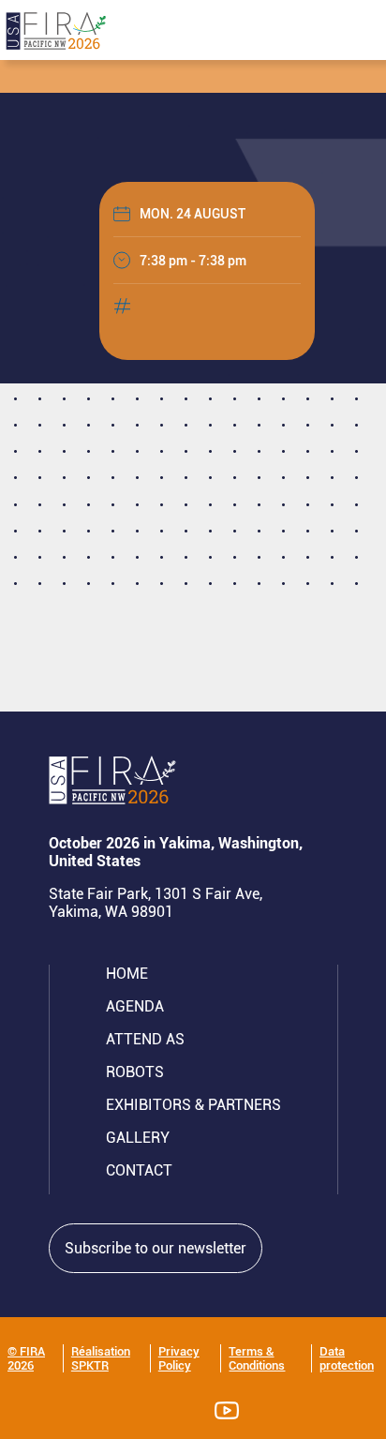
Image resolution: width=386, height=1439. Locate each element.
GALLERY (138, 1138)
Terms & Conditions (257, 1358)
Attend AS (145, 1039)
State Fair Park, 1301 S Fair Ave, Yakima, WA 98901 (155, 903)
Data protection (346, 1358)
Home (127, 973)
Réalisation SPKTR (100, 1358)
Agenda (135, 1006)
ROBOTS (135, 1072)
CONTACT (139, 1170)
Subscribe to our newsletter (155, 1248)
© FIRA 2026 (26, 1358)
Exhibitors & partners (193, 1105)
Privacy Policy (179, 1358)
